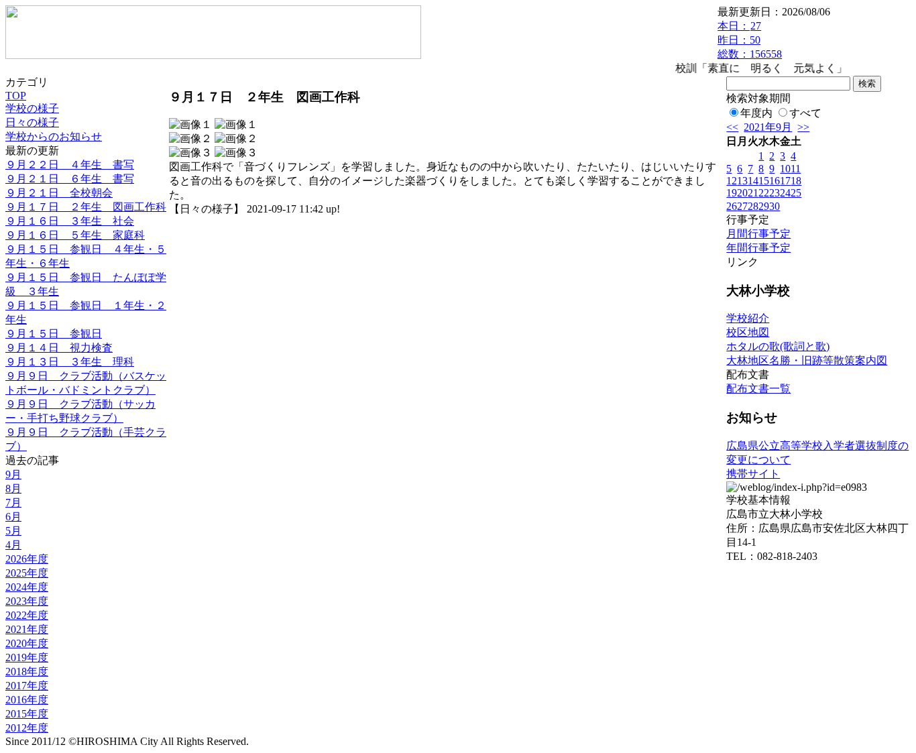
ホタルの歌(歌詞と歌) (777, 346)
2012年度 (26, 728)
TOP (15, 95)
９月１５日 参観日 (53, 333)
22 (763, 192)
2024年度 (26, 587)
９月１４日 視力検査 (59, 347)
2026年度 (26, 559)
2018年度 (26, 671)
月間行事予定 (758, 233)
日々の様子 (32, 122)
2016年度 (26, 699)
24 (785, 192)
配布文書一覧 (758, 388)
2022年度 (26, 615)
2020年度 (26, 643)
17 (785, 180)
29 (763, 206)
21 (753, 192)
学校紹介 (747, 318)
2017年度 (26, 685)
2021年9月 (768, 127)
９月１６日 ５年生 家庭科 (75, 235)
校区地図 (747, 332)
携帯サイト (753, 473)
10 (785, 168)
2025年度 (26, 573)
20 (742, 192)
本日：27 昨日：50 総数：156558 (750, 40)
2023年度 (26, 601)
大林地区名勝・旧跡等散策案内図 (806, 360)
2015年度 (26, 713)
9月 (13, 474)
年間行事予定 (758, 247)
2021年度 (26, 629)
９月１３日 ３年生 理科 (69, 361)
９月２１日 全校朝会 (59, 192)
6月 (13, 516)
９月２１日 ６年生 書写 (69, 178)
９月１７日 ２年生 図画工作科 (85, 207)
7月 (13, 502)
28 (753, 206)
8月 (13, 488)
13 (742, 180)
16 (774, 180)
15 (763, 180)
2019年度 (26, 657)
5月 (13, 530)
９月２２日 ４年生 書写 (69, 164)
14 (753, 180)
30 (774, 206)
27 (742, 206)
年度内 (756, 113)
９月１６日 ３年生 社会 (69, 221)
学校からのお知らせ (53, 136)
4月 (13, 545)
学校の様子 (32, 108)
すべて (805, 113)
